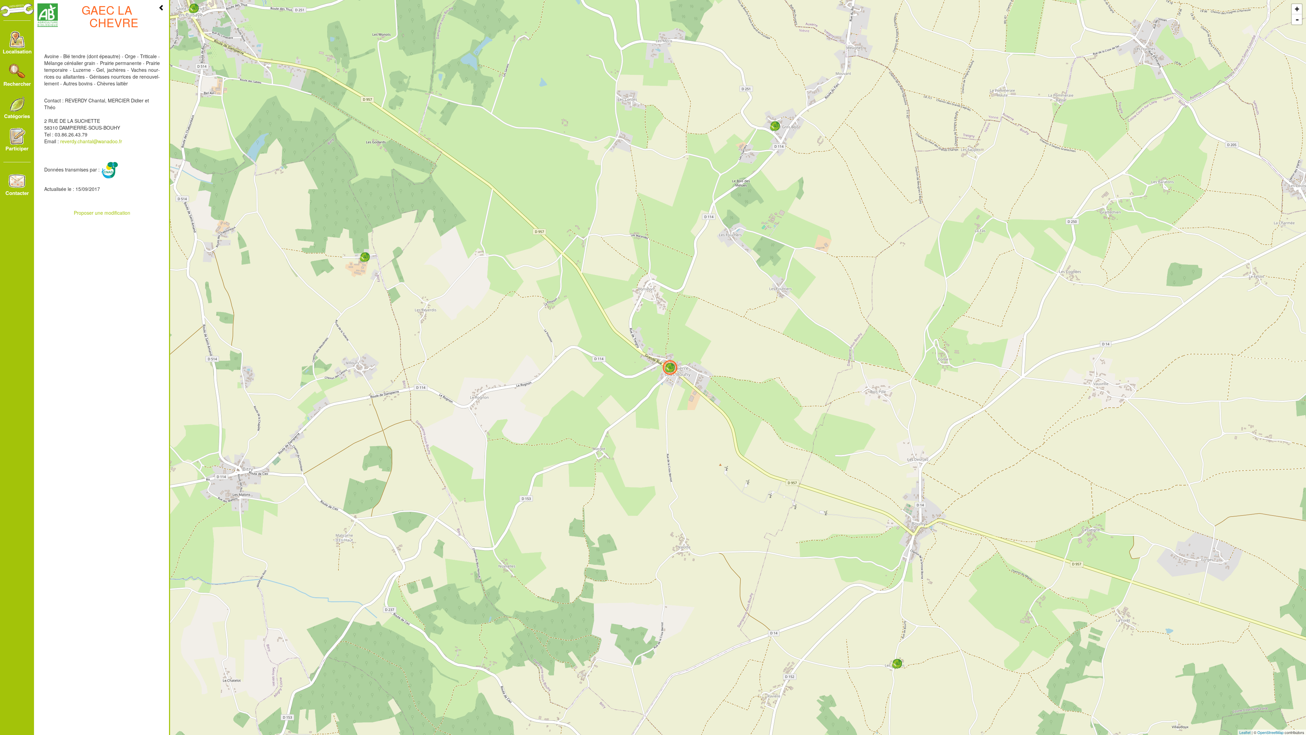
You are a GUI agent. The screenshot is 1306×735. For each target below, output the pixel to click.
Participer (17, 148)
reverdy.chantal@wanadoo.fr (91, 141)
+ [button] (1297, 9)
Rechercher (17, 83)
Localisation (17, 51)
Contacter (17, 193)
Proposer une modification (102, 212)
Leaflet (1245, 732)
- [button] (1297, 19)
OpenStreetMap (1270, 732)
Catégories (17, 116)
